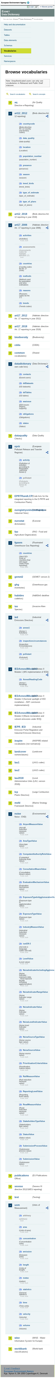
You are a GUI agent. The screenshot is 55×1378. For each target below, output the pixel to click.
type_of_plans (27, 201)
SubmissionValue (27, 1159)
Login (32, 7)
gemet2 (19, 577)
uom (17, 1205)
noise (18, 813)
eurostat (19, 521)
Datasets (8, 30)
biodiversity (21, 337)
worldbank (21, 1348)
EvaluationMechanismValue (27, 882)
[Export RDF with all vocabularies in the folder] (47, 116)
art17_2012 (21, 315)
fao (16, 531)
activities (27, 235)
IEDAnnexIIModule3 (23, 696)
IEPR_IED (20, 727)
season (26, 174)
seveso (19, 1186)
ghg (17, 584)
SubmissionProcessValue (27, 1146)
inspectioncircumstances (27, 641)
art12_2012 (21, 113)
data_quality (27, 138)
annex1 (26, 628)
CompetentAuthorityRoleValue (27, 854)
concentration (27, 1238)
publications (22, 1175)
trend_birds (27, 183)
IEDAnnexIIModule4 (23, 713)
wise (17, 1338)
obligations (27, 414)
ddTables (27, 392)
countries (27, 263)
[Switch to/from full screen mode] (37, 6)
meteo (26, 1278)
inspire (18, 740)
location (27, 147)
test (17, 1197)
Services (8, 56)
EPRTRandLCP (23, 496)
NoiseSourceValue (27, 1050)
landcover (20, 751)
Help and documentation (14, 24)
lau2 (17, 770)
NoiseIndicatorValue (27, 1007)
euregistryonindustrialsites (23, 510)
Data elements (10, 40)
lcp (16, 792)
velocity (26, 1314)
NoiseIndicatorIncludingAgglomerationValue (27, 970)
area (25, 1227)
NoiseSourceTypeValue (27, 1037)
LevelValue (27, 959)
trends (26, 303)
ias (16, 606)
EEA (16, 2)
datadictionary (23, 363)
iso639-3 (27, 944)
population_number (27, 156)
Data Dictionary (26, 19)
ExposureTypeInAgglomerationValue (27, 897)
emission (27, 1251)
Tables (7, 35)
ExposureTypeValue (27, 914)
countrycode (27, 124)
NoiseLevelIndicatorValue (27, 1022)
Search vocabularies (17, 94)
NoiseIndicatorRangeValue (27, 992)
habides (19, 595)
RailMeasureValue (27, 1076)
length (26, 1265)
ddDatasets (27, 383)
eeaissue (27, 401)
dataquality (21, 435)
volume (26, 1325)
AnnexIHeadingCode (27, 679)
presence (27, 165)
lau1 (17, 762)
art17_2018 (21, 326)
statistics (27, 1289)
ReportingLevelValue (27, 1091)
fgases (18, 542)
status (26, 423)
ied (16, 617)
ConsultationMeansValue (27, 869)
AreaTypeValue (27, 841)
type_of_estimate (27, 192)
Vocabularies (10, 51)
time (25, 1302)
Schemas (8, 45)
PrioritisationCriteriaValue (27, 1063)
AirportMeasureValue (27, 824)
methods (27, 276)
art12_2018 (21, 214)
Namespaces (10, 61)
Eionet (15, 19)
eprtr (17, 446)
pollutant (27, 654)
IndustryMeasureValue (27, 927)
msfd (17, 803)
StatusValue (27, 1134)
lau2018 (19, 778)
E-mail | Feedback (12, 1368)
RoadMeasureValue (27, 1104)
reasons (26, 290)
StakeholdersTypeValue (27, 1121)
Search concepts (39, 94)
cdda (17, 345)
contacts (27, 374)
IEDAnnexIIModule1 (23, 669)
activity (26, 460)
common (20, 353)
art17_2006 (21, 225)
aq (16, 102)
